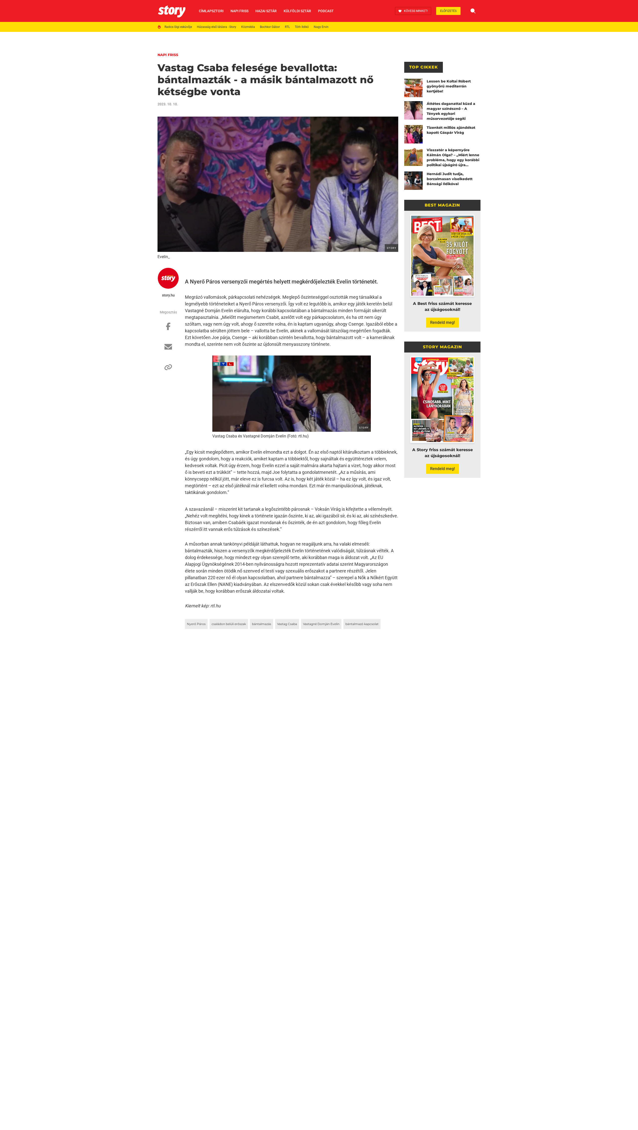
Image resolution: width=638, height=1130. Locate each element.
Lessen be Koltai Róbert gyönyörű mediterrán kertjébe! (449, 86)
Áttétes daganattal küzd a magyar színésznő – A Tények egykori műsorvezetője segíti (451, 111)
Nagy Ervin (321, 27)
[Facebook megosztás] (168, 329)
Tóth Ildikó (302, 27)
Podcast (326, 11)
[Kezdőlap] (172, 11)
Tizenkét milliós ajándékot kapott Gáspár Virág (451, 130)
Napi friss (239, 11)
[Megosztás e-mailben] (168, 349)
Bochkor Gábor (270, 27)
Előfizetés (448, 11)
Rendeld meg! (442, 322)
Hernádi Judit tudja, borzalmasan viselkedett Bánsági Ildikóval (450, 179)
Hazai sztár (266, 11)
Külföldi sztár (297, 11)
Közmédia (248, 27)
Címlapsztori (211, 11)
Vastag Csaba (287, 624)
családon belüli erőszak (229, 624)
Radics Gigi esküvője (178, 27)
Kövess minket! (416, 11)
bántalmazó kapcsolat (362, 624)
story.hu (168, 295)
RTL (287, 27)
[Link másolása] (168, 369)
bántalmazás (261, 624)
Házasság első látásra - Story (216, 27)
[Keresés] (473, 10)
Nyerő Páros (196, 624)
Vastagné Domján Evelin (321, 624)
